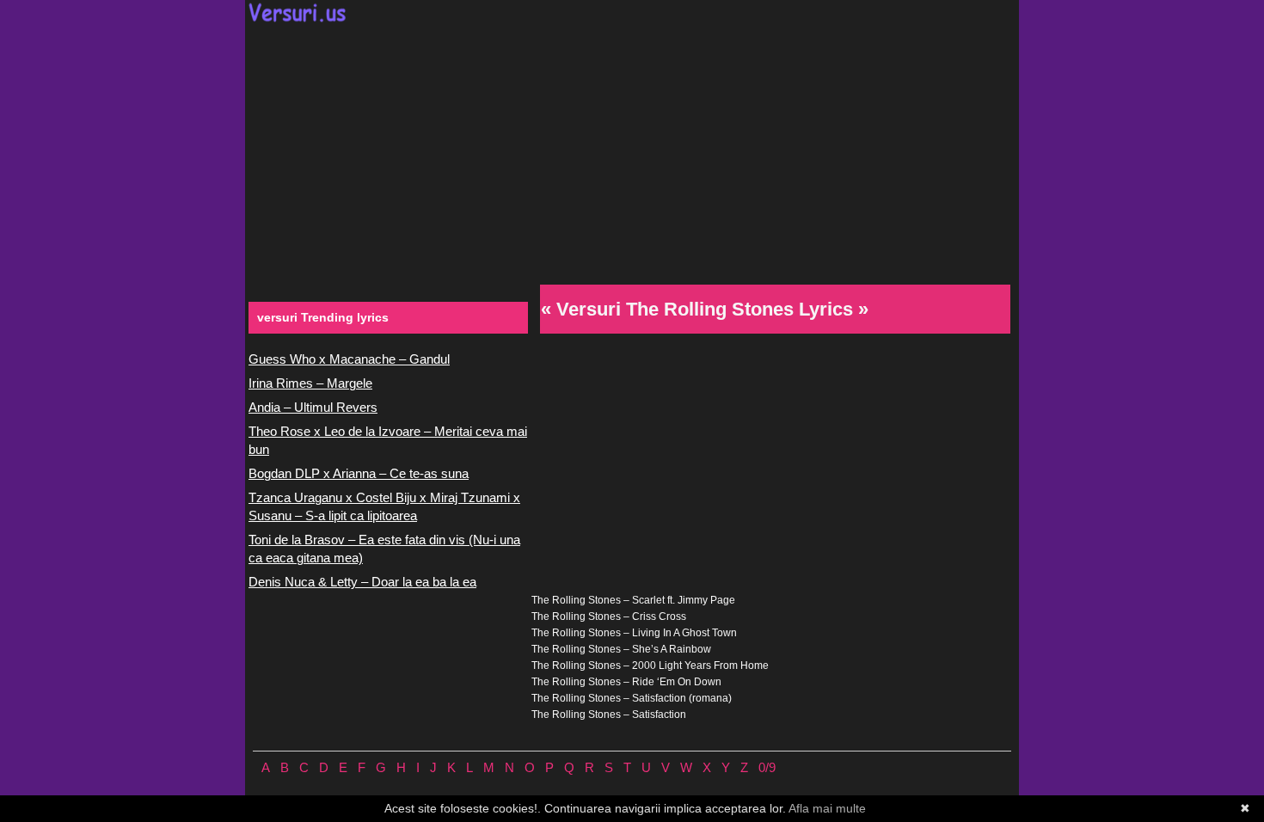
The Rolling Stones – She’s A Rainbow (621, 649)
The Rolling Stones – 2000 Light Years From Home (650, 665)
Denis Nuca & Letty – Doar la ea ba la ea (362, 581)
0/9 (767, 767)
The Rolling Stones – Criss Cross (608, 616)
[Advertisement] (632, 151)
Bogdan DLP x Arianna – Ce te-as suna (359, 473)
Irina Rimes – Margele (310, 383)
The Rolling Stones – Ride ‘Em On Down (626, 682)
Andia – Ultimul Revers (313, 407)
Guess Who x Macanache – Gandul (349, 359)
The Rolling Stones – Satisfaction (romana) (631, 698)
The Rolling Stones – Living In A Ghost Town (634, 633)
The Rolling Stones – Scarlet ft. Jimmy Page (633, 600)
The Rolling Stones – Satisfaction (608, 715)
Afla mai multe (827, 808)
